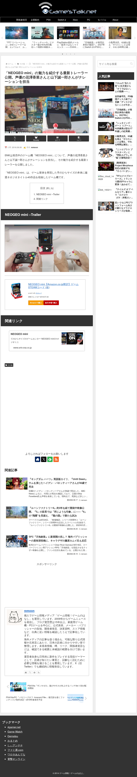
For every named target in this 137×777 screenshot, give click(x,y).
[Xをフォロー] (43, 459)
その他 (10, 365)
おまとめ (12, 740)
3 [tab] (70, 54)
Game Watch (14, 731)
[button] (79, 138)
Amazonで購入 (36, 302)
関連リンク (42, 198)
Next (135, 38)
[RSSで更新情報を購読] (56, 459)
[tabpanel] (17, 38)
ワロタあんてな (16, 754)
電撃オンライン (16, 759)
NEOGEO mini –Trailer (48, 194)
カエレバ (39, 293)
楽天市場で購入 (51, 302)
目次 (42, 188)
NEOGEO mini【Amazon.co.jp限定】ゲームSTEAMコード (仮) (53, 285)
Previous (2, 38)
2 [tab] (66, 54)
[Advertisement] (47, 388)
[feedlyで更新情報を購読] (50, 459)
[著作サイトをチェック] (37, 459)
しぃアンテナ (15, 745)
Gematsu (12, 736)
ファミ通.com (15, 750)
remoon (29, 611)
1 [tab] (62, 54)
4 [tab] (74, 54)
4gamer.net (13, 727)
